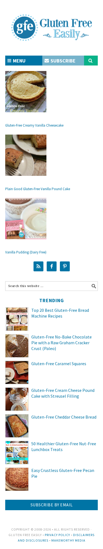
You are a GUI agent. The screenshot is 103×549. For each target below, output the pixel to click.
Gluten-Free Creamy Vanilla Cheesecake (34, 125)
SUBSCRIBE (62, 61)
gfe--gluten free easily (51, 23)
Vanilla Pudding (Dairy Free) (25, 252)
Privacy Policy (57, 535)
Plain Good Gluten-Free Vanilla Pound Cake (37, 189)
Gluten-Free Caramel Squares (58, 363)
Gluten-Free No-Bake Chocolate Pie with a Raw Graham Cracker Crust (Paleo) (61, 342)
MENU (19, 61)
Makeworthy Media (68, 540)
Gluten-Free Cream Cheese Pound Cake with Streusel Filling (62, 393)
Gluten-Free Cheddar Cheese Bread (63, 417)
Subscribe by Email (51, 504)
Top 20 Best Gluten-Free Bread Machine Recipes (60, 313)
